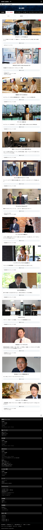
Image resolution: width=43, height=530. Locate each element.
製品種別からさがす (5, 433)
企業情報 (3, 500)
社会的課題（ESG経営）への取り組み (7, 489)
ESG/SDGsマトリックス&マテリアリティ (8, 492)
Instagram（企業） (5, 519)
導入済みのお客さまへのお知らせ (7, 483)
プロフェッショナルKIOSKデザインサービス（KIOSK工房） (11, 457)
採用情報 (3, 505)
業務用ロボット (4, 460)
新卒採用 (3, 507)
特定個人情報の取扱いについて (18, 524)
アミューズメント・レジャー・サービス (35, 12)
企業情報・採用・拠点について (6, 463)
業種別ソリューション (6, 419)
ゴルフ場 (24, 12)
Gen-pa (3, 459)
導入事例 (4, 4)
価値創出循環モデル (5, 491)
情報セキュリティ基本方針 (27, 524)
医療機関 (2, 12)
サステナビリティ (5, 486)
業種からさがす (4, 432)
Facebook (3, 516)
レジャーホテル (17, 12)
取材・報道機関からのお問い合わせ (7, 464)
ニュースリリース (4, 480)
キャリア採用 (4, 508)
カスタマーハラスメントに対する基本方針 (6, 526)
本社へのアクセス (15, 526)
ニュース (3, 478)
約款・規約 (19, 526)
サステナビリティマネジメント (6, 493)
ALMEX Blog (3, 515)
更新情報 (3, 481)
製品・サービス (5, 430)
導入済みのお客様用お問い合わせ (7, 465)
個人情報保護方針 (3, 524)
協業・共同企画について (5, 461)
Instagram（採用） (5, 520)
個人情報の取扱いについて (10, 524)
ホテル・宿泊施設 (9, 4)
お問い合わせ (4, 448)
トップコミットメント (5, 488)
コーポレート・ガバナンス (6, 495)
